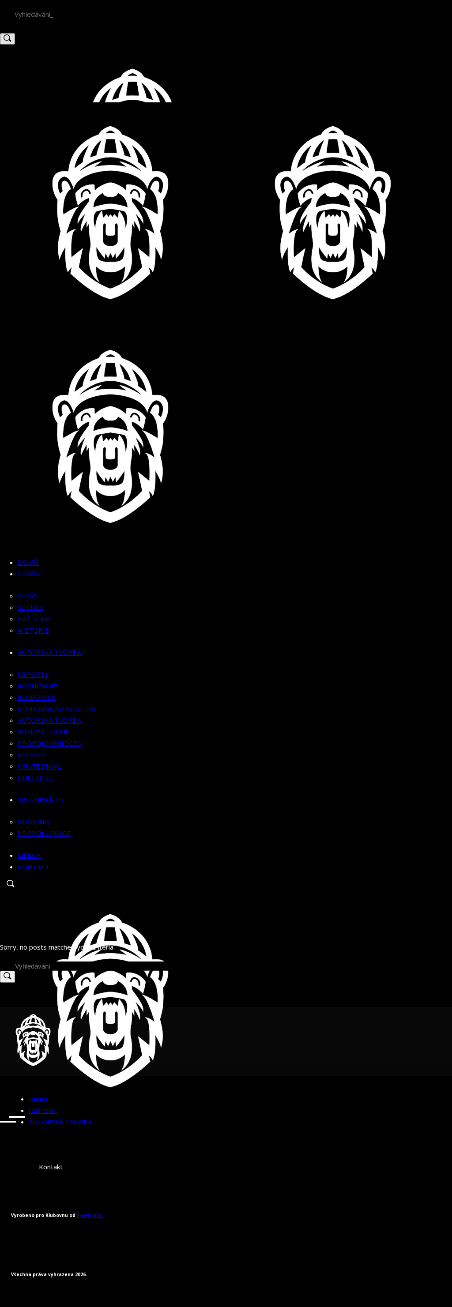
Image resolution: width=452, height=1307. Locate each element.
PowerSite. (90, 1215)
